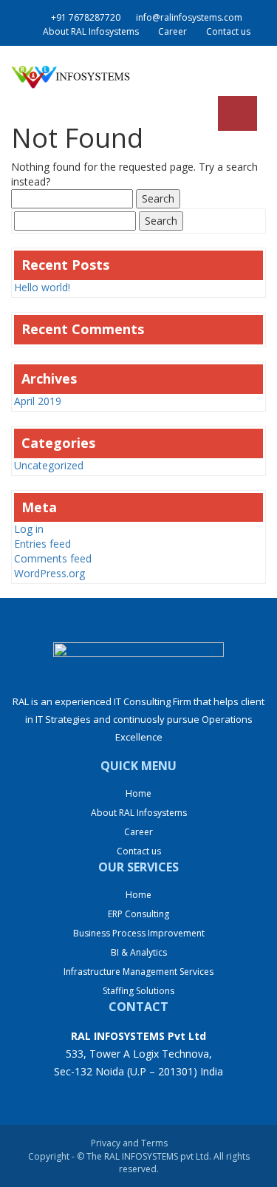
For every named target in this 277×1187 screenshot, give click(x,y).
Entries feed (42, 544)
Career (172, 31)
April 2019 (37, 401)
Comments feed (53, 558)
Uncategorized (48, 465)
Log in (29, 529)
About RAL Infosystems (91, 31)
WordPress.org (49, 573)
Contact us (228, 31)
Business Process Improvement (139, 933)
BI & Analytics (139, 952)
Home (138, 793)
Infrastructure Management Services (138, 971)
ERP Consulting (138, 914)
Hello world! (42, 287)
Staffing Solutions (138, 990)
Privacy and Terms (129, 1143)
